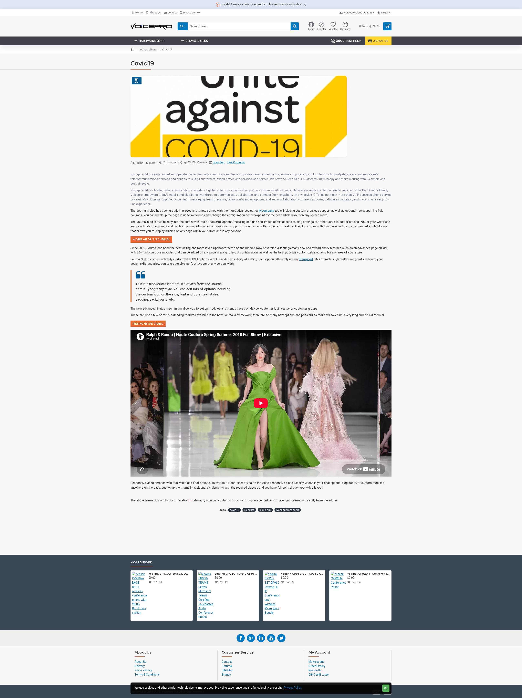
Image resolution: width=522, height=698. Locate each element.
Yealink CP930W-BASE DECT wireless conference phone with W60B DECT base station (169, 573)
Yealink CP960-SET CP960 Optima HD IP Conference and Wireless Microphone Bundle (302, 573)
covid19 (234, 509)
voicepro (249, 509)
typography (266, 210)
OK (386, 688)
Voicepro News (148, 49)
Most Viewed (141, 562)
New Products (236, 162)
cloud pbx (265, 509)
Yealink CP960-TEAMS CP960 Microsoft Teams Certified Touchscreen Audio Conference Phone (236, 573)
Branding (219, 162)
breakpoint (306, 259)
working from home (287, 509)
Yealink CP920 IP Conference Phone (368, 573)
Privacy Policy (292, 687)
